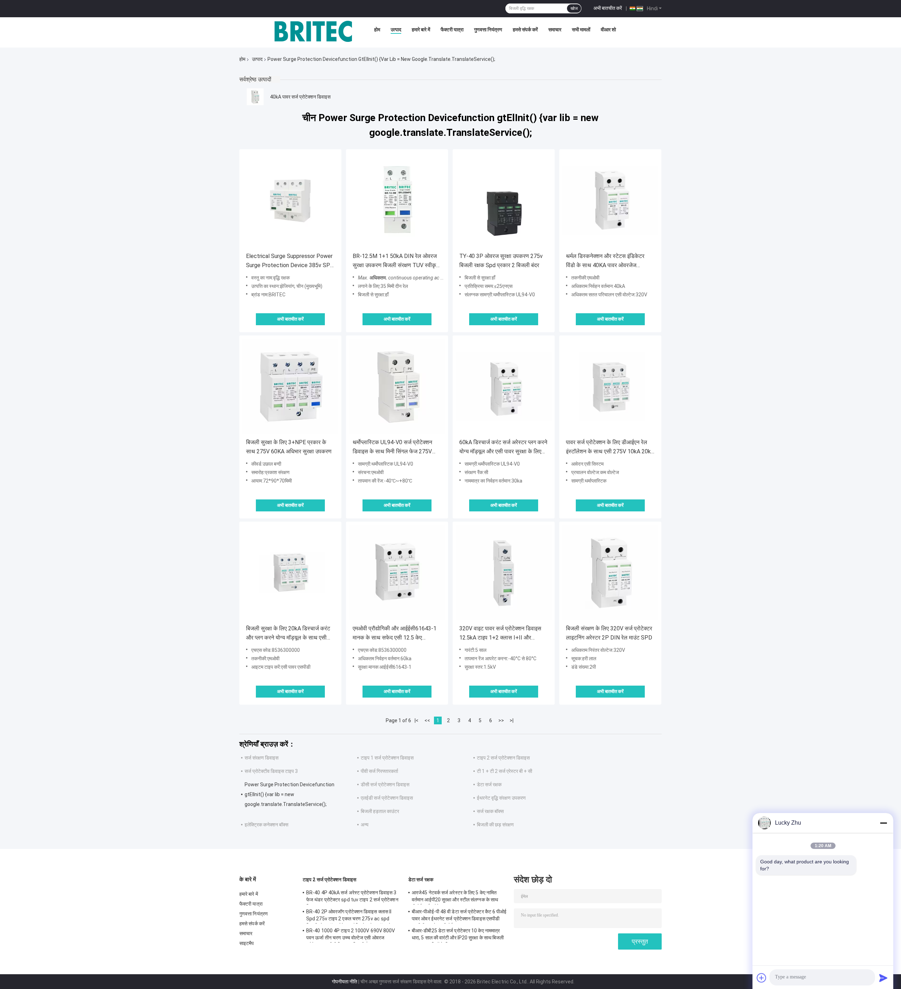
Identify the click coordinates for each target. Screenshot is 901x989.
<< (427, 720)
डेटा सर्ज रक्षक (489, 784)
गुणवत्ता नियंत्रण (488, 29)
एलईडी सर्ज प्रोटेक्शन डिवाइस (387, 798)
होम (377, 29)
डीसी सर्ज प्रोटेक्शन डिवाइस (385, 784)
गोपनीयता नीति (344, 981)
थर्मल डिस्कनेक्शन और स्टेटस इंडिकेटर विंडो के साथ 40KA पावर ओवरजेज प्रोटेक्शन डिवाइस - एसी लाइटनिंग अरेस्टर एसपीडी (608, 261)
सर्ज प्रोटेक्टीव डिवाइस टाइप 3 (271, 771)
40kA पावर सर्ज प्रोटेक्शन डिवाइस (300, 97)
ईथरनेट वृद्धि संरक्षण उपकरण (501, 798)
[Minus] (883, 823)
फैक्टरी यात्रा (452, 29)
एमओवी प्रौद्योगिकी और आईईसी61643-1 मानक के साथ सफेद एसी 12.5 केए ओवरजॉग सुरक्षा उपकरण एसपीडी (394, 633)
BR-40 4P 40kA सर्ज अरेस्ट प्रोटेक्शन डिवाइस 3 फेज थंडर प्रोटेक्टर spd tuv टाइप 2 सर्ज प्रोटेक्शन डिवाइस (352, 897)
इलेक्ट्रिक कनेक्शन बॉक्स (266, 824)
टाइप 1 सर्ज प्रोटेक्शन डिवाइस (387, 758)
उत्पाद (396, 29)
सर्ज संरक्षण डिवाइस (261, 758)
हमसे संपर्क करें (525, 29)
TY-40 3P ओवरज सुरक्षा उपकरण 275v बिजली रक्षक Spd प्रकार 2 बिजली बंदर (501, 261)
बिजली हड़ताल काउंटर (380, 811)
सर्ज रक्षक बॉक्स (490, 811)
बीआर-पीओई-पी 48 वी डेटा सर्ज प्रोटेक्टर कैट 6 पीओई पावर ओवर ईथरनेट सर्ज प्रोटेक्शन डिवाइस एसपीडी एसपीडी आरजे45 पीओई (459, 916)
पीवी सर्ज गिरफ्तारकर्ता (379, 771)
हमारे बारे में (421, 29)
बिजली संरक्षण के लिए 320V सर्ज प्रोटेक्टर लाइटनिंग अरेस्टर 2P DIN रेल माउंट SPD (609, 633)
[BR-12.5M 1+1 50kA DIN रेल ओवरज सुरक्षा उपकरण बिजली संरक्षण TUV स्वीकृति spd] (397, 200)
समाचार (554, 29)
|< (416, 720)
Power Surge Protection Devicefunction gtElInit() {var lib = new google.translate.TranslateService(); (289, 794)
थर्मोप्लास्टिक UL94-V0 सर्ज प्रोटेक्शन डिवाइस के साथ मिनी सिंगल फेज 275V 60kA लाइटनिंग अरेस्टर (392, 447)
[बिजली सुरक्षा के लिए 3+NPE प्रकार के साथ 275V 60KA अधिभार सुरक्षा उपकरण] (290, 386)
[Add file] (762, 977)
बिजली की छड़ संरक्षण (495, 824)
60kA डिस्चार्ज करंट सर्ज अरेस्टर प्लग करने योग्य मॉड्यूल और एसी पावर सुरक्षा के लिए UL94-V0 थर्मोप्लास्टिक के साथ (503, 447)
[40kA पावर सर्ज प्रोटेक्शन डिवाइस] (255, 96)
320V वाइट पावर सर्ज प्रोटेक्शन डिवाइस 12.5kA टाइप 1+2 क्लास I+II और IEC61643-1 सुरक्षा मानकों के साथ (500, 633)
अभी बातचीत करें (607, 8)
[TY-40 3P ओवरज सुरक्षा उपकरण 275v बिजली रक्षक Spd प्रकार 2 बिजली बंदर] (504, 200)
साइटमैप (246, 943)
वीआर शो (608, 29)
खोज (574, 8)
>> (501, 720)
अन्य (364, 824)
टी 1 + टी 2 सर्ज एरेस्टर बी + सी (504, 771)
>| (511, 720)
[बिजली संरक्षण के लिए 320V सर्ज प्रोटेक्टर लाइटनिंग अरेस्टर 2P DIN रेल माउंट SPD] (610, 573)
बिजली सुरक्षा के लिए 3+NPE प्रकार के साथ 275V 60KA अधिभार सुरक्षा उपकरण (289, 447)
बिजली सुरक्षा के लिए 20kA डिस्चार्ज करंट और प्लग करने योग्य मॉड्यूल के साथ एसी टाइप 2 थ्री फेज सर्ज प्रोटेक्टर (288, 633)
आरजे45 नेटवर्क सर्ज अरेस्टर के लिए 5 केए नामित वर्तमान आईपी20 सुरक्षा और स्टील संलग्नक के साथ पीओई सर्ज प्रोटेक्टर (455, 897)
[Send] (883, 977)
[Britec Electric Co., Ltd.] (313, 31)
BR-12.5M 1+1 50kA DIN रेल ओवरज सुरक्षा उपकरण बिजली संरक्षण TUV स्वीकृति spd (397, 261)
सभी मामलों (581, 29)
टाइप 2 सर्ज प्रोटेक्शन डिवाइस (503, 758)
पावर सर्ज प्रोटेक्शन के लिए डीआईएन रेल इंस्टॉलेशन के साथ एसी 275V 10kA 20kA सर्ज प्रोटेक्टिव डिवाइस (610, 447)
